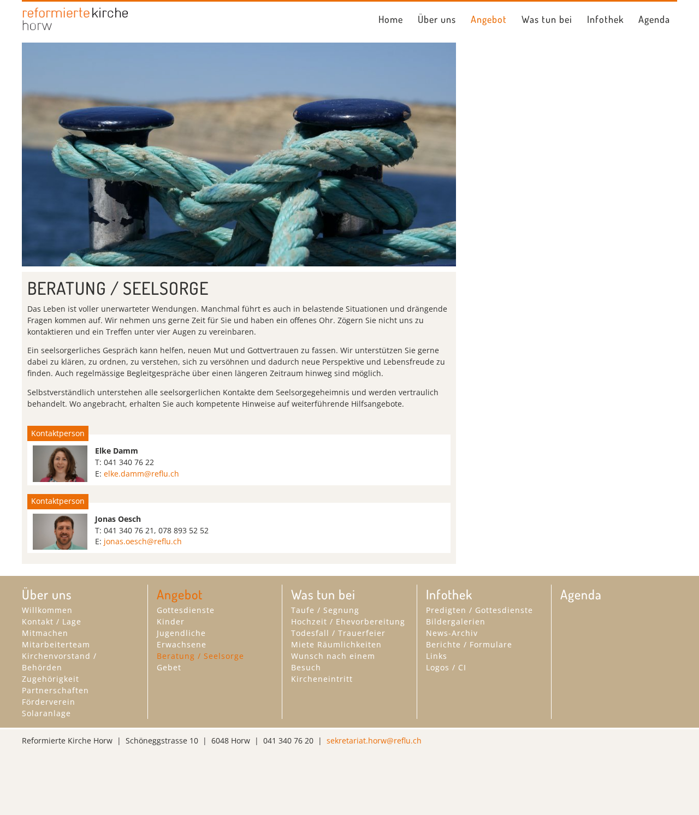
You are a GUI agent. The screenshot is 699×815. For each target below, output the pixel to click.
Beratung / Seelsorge (200, 656)
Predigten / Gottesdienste (479, 610)
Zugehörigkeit (50, 679)
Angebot (489, 19)
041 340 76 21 (129, 530)
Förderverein (48, 702)
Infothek (605, 19)
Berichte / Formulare (469, 644)
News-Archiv (452, 633)
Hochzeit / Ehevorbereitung (348, 621)
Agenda (654, 19)
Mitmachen (45, 633)
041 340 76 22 (129, 462)
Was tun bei (547, 19)
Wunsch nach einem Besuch (333, 662)
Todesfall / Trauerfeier (338, 633)
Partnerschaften (55, 690)
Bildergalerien (455, 621)
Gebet (169, 667)
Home (390, 19)
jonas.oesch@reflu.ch (143, 541)
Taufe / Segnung (325, 610)
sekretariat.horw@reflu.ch (374, 740)
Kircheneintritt (322, 679)
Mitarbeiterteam (56, 644)
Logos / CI (446, 667)
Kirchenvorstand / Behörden (59, 662)
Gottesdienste (186, 610)
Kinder (171, 621)
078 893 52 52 (183, 530)
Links (436, 656)
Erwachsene (181, 644)
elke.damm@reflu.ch (141, 473)
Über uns (437, 19)
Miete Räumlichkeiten (336, 644)
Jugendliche (181, 633)
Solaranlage (46, 713)
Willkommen (47, 610)
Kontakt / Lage (51, 621)
